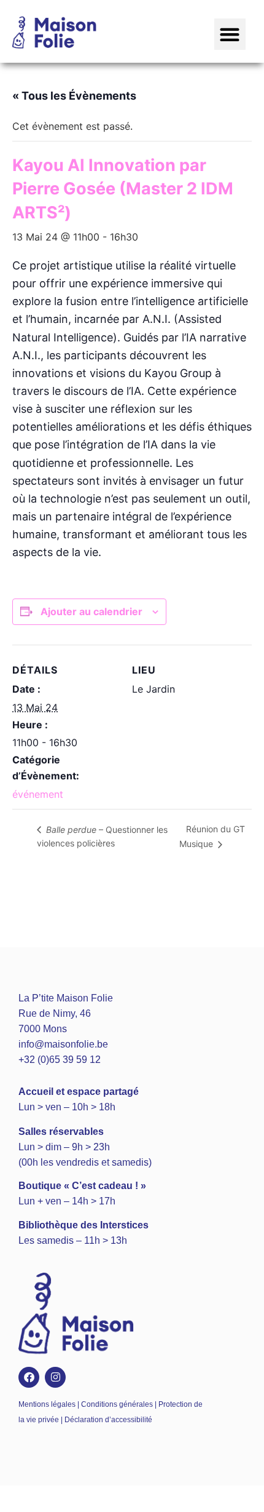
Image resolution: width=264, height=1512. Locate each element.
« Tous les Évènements (74, 95)
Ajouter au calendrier (91, 611)
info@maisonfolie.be (63, 1044)
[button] (230, 34)
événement (37, 794)
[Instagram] (55, 1377)
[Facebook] (28, 1377)
